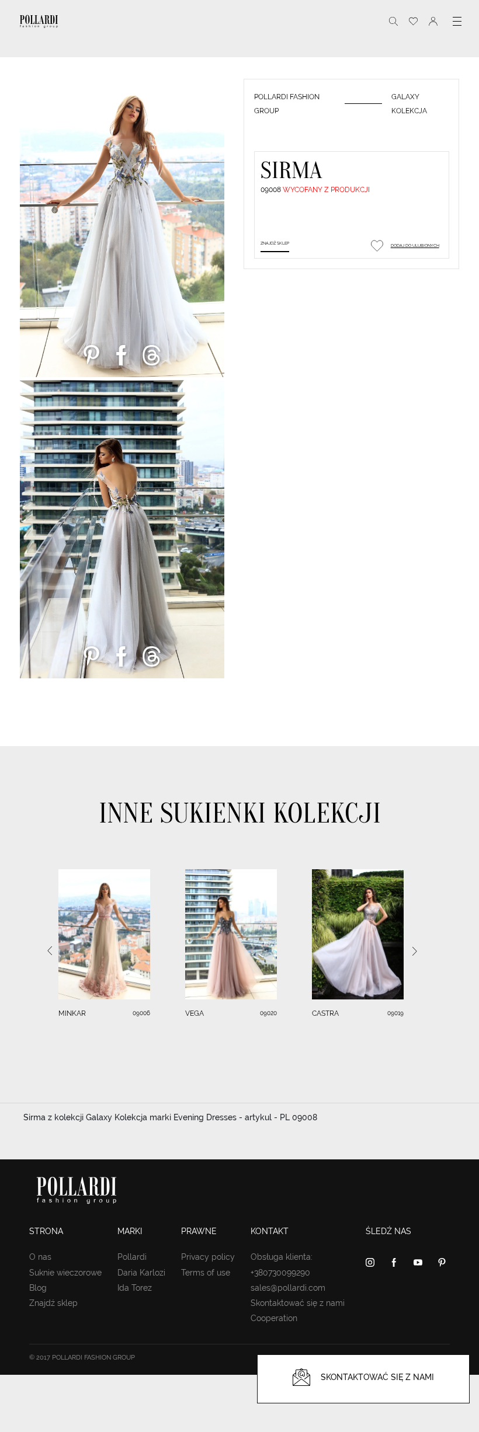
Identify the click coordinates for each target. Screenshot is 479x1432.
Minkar (72, 1013)
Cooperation (274, 1318)
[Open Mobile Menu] (457, 21)
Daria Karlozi (141, 1272)
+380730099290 (280, 1272)
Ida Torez (134, 1287)
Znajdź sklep (275, 243)
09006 (141, 1013)
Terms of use (205, 1272)
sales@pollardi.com (288, 1287)
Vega (194, 1013)
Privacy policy (208, 1257)
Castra (325, 1013)
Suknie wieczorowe (65, 1272)
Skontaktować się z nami (298, 1303)
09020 (268, 1013)
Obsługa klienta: (282, 1257)
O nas (40, 1257)
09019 (395, 1013)
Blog (38, 1287)
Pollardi (132, 1257)
